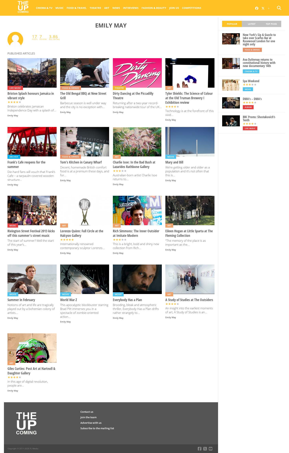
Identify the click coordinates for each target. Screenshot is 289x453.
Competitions (191, 8)
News (116, 8)
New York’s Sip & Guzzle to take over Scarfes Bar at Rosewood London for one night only (259, 39)
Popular (232, 23)
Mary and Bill (174, 162)
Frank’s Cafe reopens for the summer (26, 164)
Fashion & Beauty (154, 8)
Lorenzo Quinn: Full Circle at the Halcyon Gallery (81, 233)
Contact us (86, 411)
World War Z (68, 300)
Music (59, 8)
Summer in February (21, 300)
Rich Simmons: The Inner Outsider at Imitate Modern (136, 233)
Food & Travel (77, 8)
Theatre (95, 8)
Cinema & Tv (44, 8)
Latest (251, 23)
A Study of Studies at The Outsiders (189, 300)
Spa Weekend (251, 81)
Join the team (88, 417)
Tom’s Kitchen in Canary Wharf (81, 162)
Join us (174, 8)
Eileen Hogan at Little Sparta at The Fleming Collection (189, 233)
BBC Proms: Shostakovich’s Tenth (259, 118)
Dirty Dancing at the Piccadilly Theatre (133, 95)
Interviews (130, 8)
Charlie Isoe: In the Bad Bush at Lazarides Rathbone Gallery (134, 164)
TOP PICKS (271, 23)
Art (106, 8)
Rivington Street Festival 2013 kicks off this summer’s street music (31, 233)
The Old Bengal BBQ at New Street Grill (83, 95)
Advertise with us (90, 423)
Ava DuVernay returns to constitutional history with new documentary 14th (259, 62)
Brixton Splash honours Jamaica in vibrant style (30, 95)
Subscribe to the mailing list (97, 428)
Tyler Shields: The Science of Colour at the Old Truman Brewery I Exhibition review (189, 98)
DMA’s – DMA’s (252, 98)
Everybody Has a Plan (127, 300)
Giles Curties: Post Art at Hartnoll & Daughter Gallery (31, 370)
